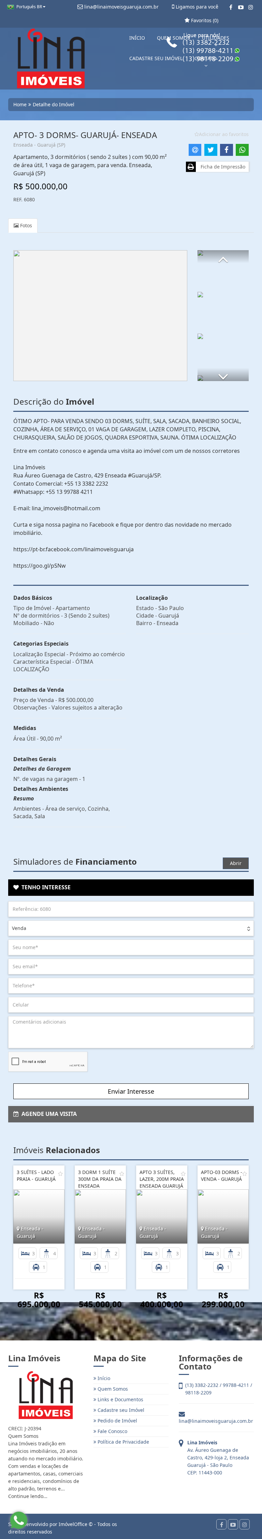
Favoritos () (204, 20)
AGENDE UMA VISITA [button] (48, 1114)
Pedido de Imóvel (116, 1420)
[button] (223, 256)
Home (20, 104)
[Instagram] (250, 7)
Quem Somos (112, 1389)
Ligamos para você (196, 6)
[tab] (131, 887)
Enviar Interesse (131, 1091)
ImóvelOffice (73, 1524)
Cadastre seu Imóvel (120, 1410)
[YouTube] (240, 7)
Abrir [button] (236, 863)
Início (103, 1378)
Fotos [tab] (25, 225)
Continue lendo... (27, 1496)
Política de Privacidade (122, 1442)
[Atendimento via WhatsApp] (18, 1520)
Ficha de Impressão (221, 166)
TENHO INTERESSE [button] (45, 887)
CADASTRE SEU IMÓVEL (156, 58)
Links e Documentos (119, 1399)
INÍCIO (137, 38)
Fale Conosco (111, 1431)
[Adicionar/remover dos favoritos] (60, 1173)
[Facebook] (231, 7)
